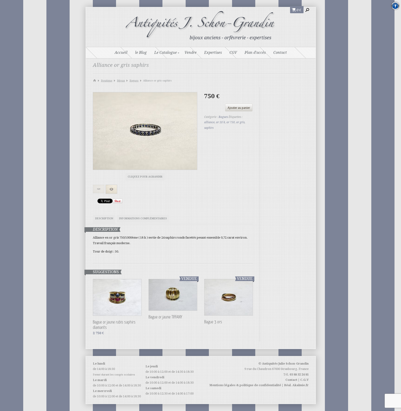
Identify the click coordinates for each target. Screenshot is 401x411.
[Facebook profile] (395, 5)
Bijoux (121, 80)
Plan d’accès (255, 52)
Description (104, 218)
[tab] (104, 219)
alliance (209, 122)
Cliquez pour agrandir (145, 176)
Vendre (190, 52)
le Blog (141, 52)
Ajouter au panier (239, 108)
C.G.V (304, 380)
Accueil (121, 52)
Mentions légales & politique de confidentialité (245, 385)
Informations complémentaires (143, 218)
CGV (233, 52)
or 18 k (220, 122)
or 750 (230, 122)
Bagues (134, 80)
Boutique (106, 80)
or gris (240, 122)
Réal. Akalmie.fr (296, 385)
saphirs (208, 127)
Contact (280, 52)
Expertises (213, 52)
